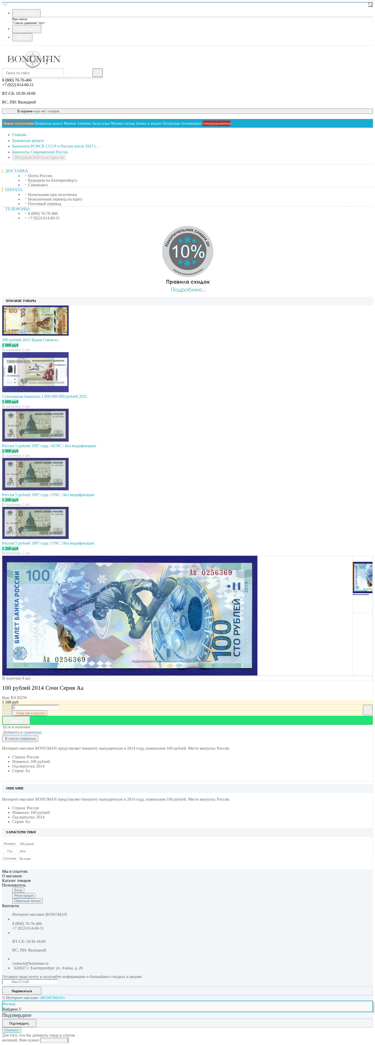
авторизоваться (54, 1040)
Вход (18, 890)
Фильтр (9, 1004)
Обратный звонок (27, 901)
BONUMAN (52, 998)
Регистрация (23, 895)
